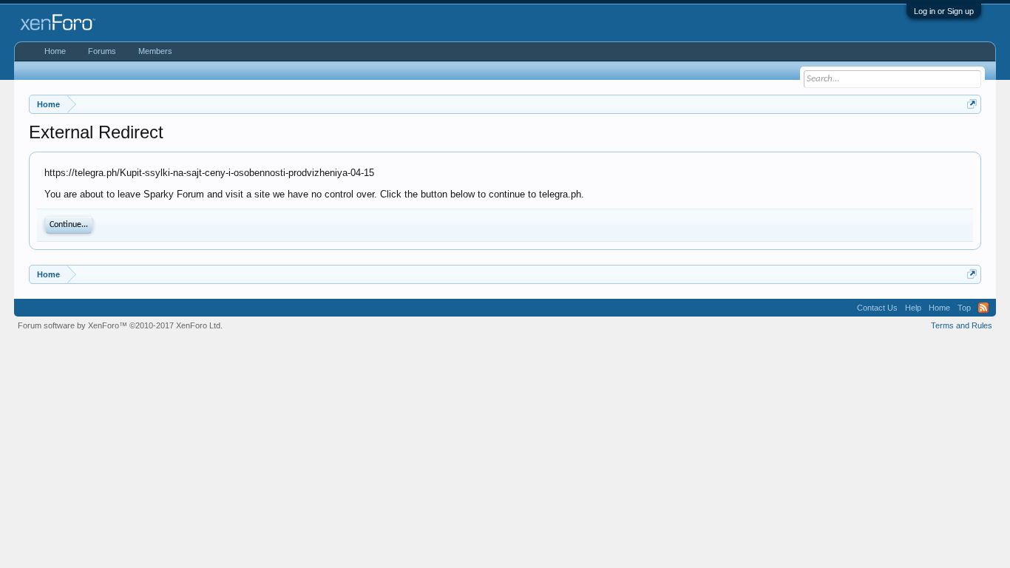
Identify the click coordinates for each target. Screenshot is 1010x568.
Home (55, 51)
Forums (102, 51)
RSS (983, 307)
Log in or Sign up (944, 11)
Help (913, 307)
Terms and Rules (961, 325)
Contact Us (877, 307)
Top (964, 307)
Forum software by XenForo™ (120, 325)
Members (155, 51)
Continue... (69, 224)
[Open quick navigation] (972, 104)
